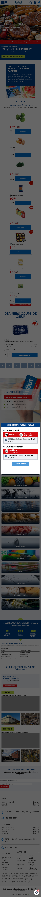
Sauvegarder (20, 463)
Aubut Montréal (14, 447)
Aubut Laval (12, 430)
